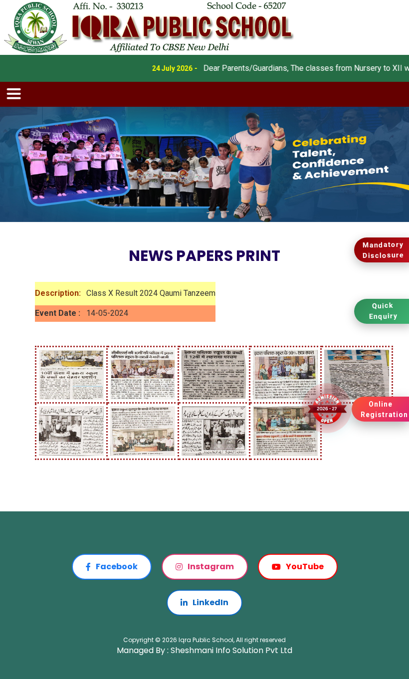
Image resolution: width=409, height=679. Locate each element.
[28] (214, 374)
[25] (71, 430)
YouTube (305, 566)
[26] (142, 374)
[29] (214, 430)
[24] (71, 374)
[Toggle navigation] (14, 94)
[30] (285, 374)
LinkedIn (210, 602)
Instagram (211, 566)
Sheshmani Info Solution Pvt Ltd (231, 650)
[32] (356, 374)
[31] (285, 430)
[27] (142, 430)
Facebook (117, 566)
